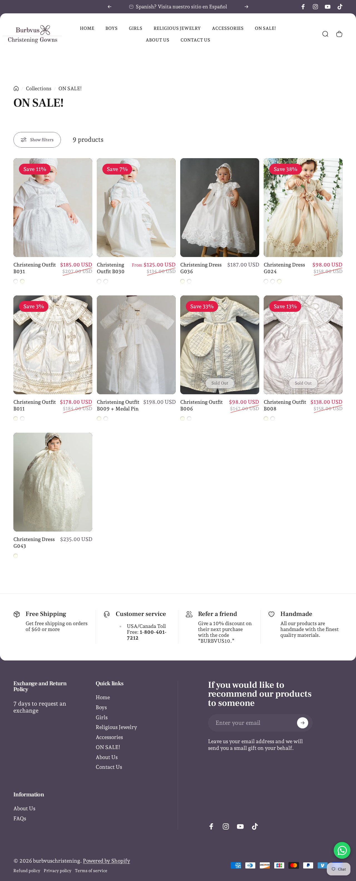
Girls (102, 717)
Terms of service (91, 870)
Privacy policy (57, 870)
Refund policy (26, 870)
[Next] (246, 6)
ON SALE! (108, 747)
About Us (107, 757)
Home (103, 697)
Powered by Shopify (106, 861)
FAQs (19, 818)
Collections (38, 88)
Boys (101, 707)
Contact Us (109, 767)
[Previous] (109, 6)
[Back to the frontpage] (16, 88)
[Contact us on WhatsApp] (342, 850)
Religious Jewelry (116, 727)
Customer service (141, 614)
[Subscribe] (302, 722)
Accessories (109, 737)
